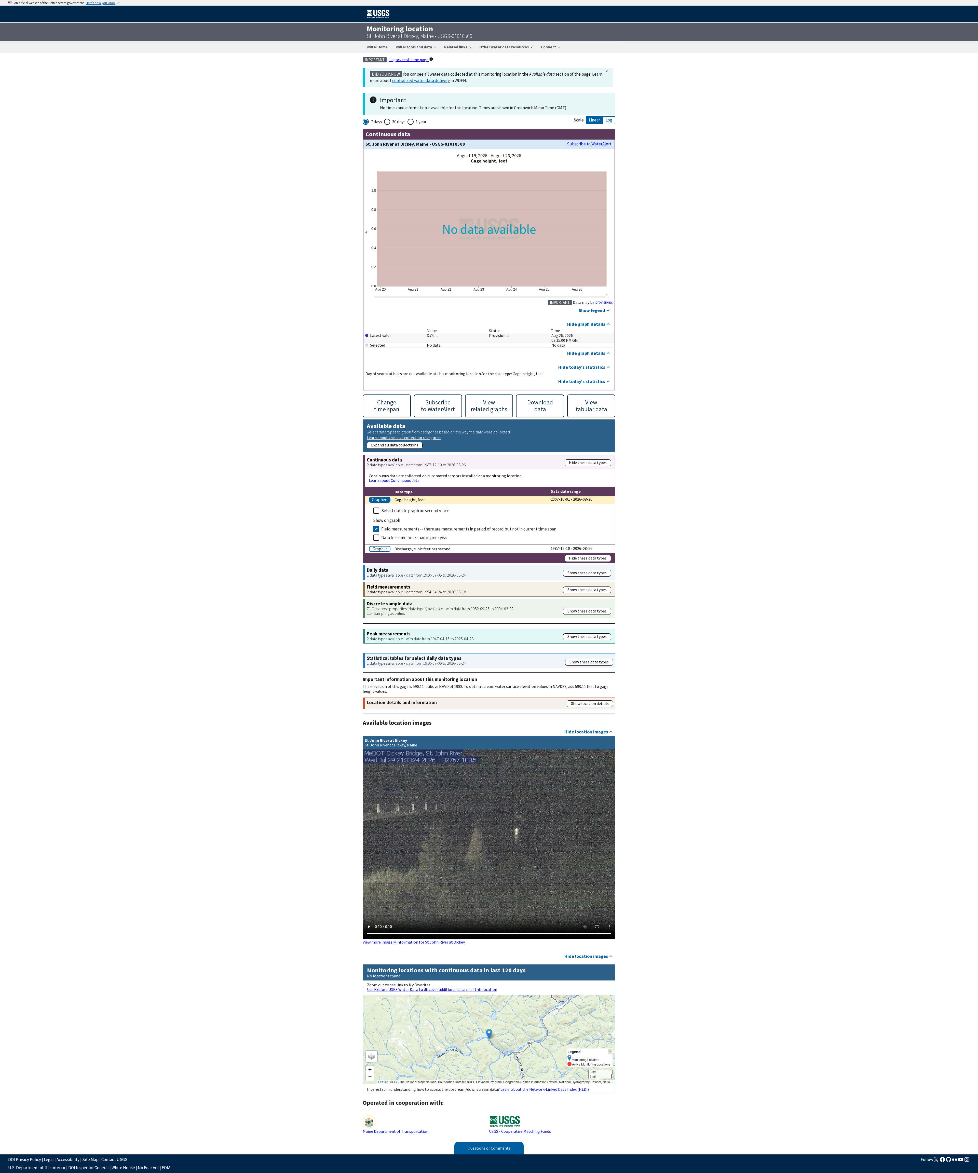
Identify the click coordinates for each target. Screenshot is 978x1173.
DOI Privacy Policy (24, 1159)
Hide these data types (588, 462)
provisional (604, 302)
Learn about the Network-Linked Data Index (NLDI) (544, 1089)
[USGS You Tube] (961, 1161)
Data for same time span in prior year (414, 537)
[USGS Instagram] (967, 1161)
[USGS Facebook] (942, 1161)
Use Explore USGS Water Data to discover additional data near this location (432, 989)
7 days (376, 122)
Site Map (90, 1159)
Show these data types (587, 572)
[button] (489, 1034)
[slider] (606, 296)
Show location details (590, 703)
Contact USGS (114, 1159)
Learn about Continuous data (394, 480)
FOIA (166, 1167)
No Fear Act (148, 1167)
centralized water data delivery (421, 80)
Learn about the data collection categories (404, 437)
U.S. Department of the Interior (36, 1167)
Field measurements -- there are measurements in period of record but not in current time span (468, 529)
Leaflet (383, 1082)
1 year (421, 122)
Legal (49, 1159)
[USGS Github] (948, 1161)
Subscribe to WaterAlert (589, 144)
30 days (398, 122)
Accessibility (68, 1159)
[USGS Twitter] (936, 1161)
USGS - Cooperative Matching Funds (520, 1131)
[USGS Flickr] (955, 1161)
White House (123, 1167)
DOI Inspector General (88, 1167)
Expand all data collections (394, 444)
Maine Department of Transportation (395, 1131)
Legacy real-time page (409, 59)
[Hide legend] (610, 1051)
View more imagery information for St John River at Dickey (414, 942)
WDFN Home (377, 47)
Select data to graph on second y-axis (415, 510)
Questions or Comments (489, 1148)
